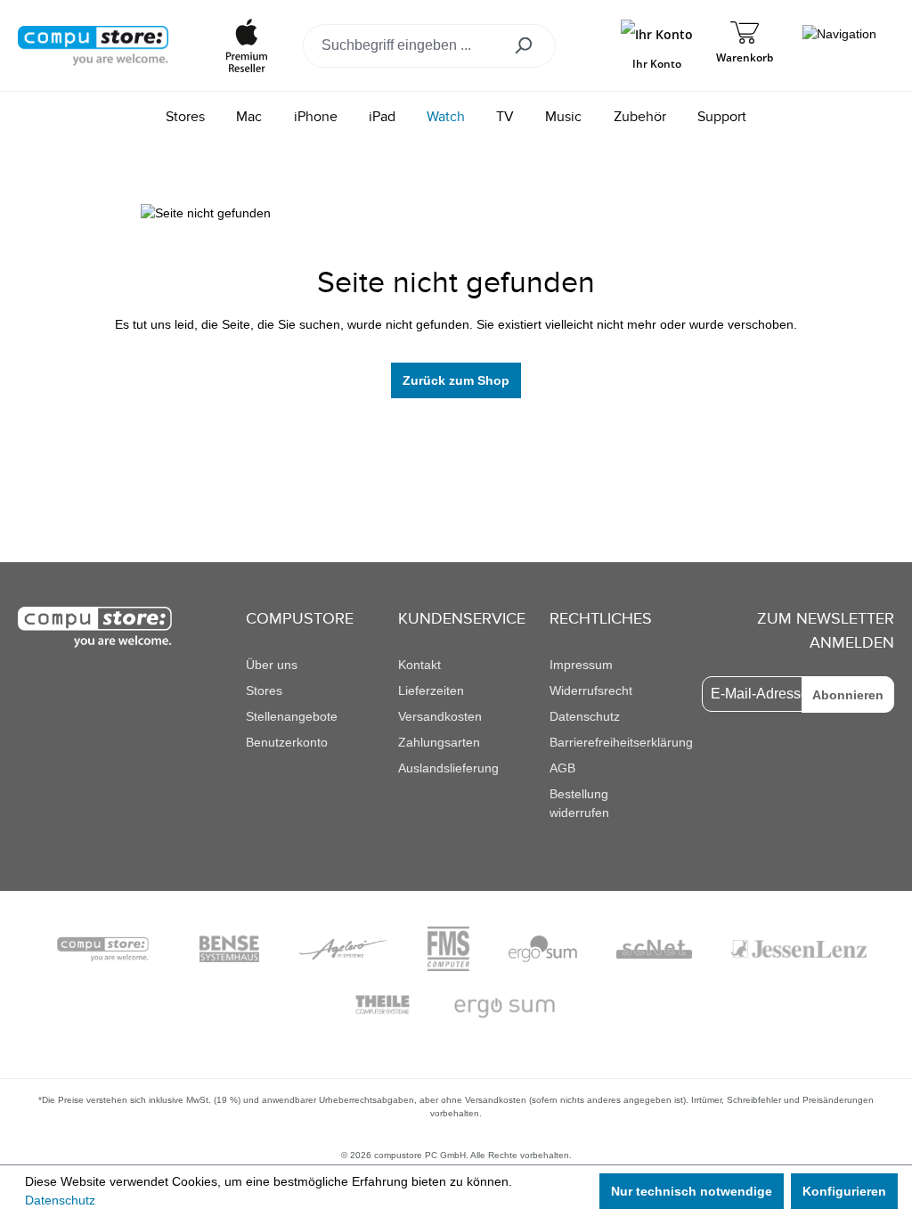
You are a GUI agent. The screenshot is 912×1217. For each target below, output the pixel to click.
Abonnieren (848, 695)
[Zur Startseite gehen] (93, 44)
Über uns (271, 665)
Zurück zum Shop (456, 380)
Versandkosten (440, 716)
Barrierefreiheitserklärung (621, 742)
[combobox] (403, 46)
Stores (264, 690)
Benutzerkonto (287, 742)
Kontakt (419, 665)
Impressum (581, 665)
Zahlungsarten (439, 742)
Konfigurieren (844, 1191)
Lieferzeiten (431, 690)
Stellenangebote (292, 716)
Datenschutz (585, 716)
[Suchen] (529, 46)
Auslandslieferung (448, 768)
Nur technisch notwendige (691, 1191)
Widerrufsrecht (591, 690)
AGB (562, 768)
